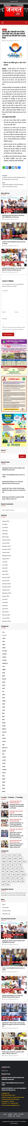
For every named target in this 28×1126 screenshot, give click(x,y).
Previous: (13, 177)
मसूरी (12, 211)
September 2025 (6, 555)
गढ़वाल (18, 209)
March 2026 (5, 536)
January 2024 (5, 618)
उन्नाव (3, 666)
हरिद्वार (3, 785)
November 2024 (6, 586)
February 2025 (6, 577)
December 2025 (6, 546)
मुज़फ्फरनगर (4, 747)
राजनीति (4, 757)
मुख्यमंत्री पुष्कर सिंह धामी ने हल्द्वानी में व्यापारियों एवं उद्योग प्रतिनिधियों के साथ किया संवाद (13, 216)
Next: (12, 185)
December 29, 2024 (12, 40)
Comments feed (6, 910)
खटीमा (3, 688)
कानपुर (3, 672)
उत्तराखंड (4, 29)
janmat (5, 40)
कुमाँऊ (14, 209)
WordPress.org (6, 913)
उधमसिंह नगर (5, 663)
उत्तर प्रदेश (4, 651)
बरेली (3, 735)
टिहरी (3, 713)
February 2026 (6, 540)
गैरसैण (22, 209)
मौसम (3, 754)
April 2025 (5, 571)
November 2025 (6, 549)
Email (16, 312)
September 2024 (6, 593)
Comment (5, 290)
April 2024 (5, 608)
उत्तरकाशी (4, 654)
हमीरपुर (3, 782)
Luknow (4, 635)
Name (4, 312)
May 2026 (5, 530)
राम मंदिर (4, 760)
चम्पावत (3, 707)
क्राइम (3, 685)
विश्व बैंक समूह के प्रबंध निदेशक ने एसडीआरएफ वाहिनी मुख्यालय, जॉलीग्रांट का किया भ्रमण (13, 498)
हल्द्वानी (3, 788)
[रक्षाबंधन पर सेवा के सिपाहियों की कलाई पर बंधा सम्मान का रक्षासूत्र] (14, 231)
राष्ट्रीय (3, 763)
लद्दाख (3, 776)
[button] (2, 22)
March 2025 (5, 574)
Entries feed (5, 907)
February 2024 (6, 615)
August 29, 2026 (13, 219)
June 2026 (5, 527)
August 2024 (5, 596)
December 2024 (6, 583)
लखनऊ (4, 772)
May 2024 (5, 605)
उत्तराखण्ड (9, 209)
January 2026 (5, 543)
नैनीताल (3, 726)
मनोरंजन (4, 741)
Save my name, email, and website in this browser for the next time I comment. (14, 328)
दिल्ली (4, 211)
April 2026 (5, 533)
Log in (3, 904)
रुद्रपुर (3, 766)
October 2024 (6, 590)
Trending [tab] (19, 797)
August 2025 (5, 558)
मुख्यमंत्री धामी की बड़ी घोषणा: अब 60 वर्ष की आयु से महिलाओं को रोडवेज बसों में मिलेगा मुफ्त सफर (13, 269)
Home (5, 1114)
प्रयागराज (4, 732)
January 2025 (5, 580)
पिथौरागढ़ (4, 729)
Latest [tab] (4, 797)
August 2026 (5, 521)
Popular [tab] (11, 797)
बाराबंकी (3, 738)
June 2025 (5, 565)
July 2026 (4, 524)
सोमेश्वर (3, 779)
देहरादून (8, 211)
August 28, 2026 (13, 272)
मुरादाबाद (4, 751)
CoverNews (23, 1121)
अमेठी (3, 641)
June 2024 (5, 602)
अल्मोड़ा (3, 647)
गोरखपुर (4, 701)
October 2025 (6, 552)
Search (3, 450)
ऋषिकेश (4, 669)
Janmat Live (5, 219)
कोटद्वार (3, 682)
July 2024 (4, 599)
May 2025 (5, 568)
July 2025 (4, 561)
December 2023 (6, 621)
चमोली (3, 704)
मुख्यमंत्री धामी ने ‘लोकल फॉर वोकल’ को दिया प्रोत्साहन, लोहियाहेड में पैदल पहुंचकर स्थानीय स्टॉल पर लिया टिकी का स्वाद (13, 490)
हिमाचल (3, 791)
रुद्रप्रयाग (4, 769)
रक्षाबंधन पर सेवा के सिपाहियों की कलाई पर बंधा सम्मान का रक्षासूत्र (13, 475)
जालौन (3, 710)
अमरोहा (3, 638)
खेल (3, 691)
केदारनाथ (4, 679)
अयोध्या (3, 644)
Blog (3, 632)
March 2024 (5, 611)
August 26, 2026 (13, 1055)
